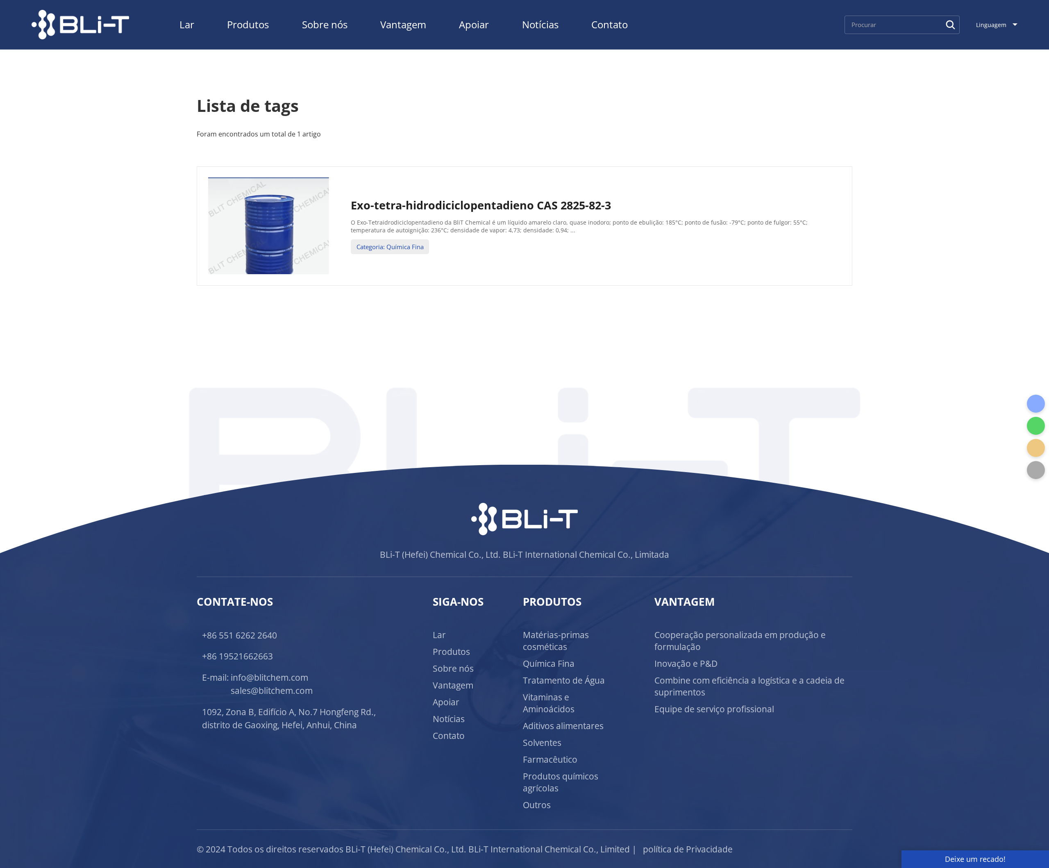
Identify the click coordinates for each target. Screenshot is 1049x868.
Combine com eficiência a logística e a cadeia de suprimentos (749, 686)
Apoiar (474, 24)
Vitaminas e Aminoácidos (548, 703)
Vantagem (403, 24)
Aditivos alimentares (563, 726)
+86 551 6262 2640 (239, 635)
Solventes (542, 742)
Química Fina (548, 663)
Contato (609, 24)
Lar (186, 24)
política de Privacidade (688, 849)
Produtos (248, 24)
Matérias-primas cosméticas (556, 640)
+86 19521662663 (237, 656)
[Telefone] (1036, 404)
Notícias (540, 24)
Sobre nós (324, 24)
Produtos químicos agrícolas (560, 782)
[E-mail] (1036, 448)
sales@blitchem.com (272, 690)
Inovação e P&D (685, 663)
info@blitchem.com (269, 677)
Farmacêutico (550, 759)
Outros (537, 805)
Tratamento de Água (564, 680)
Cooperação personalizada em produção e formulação (740, 640)
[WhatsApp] (1036, 426)
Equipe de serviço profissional (714, 709)
